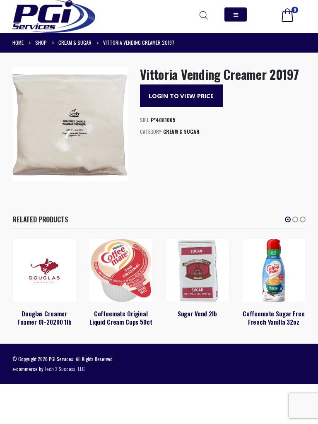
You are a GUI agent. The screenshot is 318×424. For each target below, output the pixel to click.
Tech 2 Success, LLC (64, 368)
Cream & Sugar (181, 131)
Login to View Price (181, 96)
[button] (288, 219)
